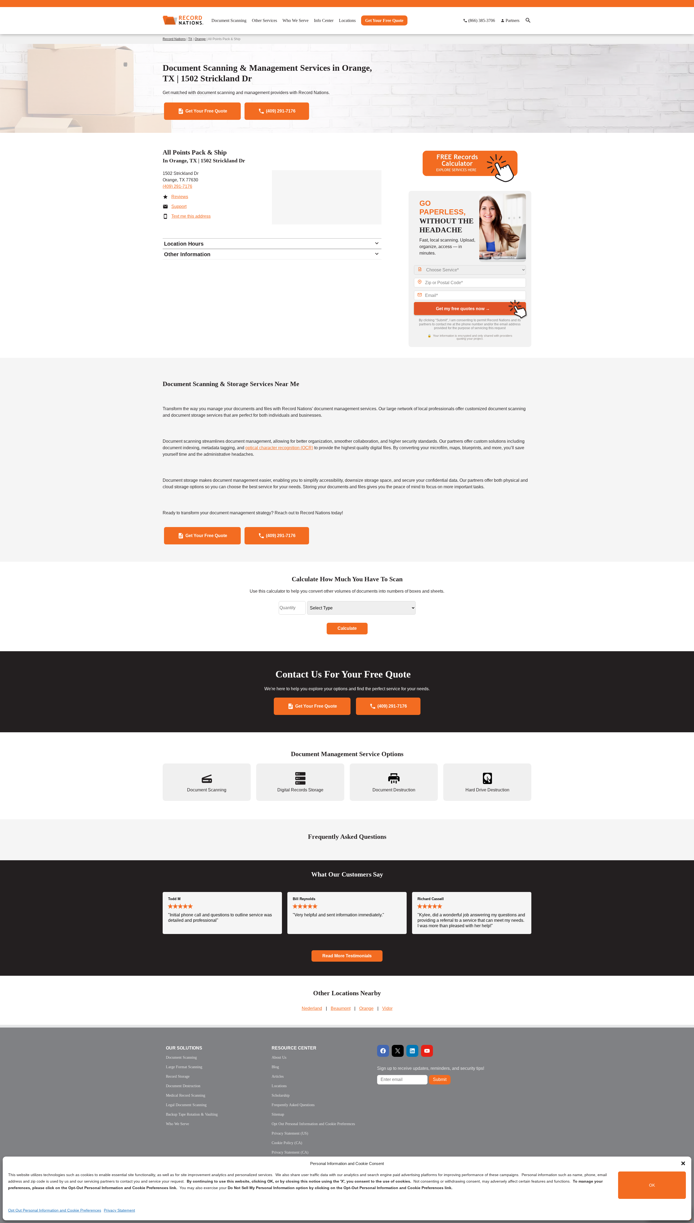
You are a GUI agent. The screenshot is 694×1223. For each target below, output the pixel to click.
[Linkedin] (412, 1051)
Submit (439, 1079)
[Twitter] (398, 1051)
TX (190, 39)
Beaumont (341, 1008)
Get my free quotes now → (463, 308)
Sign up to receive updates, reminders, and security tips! (430, 1068)
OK (652, 1185)
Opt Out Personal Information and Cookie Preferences (54, 1210)
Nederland (312, 1008)
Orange (200, 39)
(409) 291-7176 (177, 186)
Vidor (387, 1008)
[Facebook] (383, 1051)
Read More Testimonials (347, 956)
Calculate (347, 628)
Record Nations (174, 39)
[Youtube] (427, 1051)
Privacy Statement (119, 1210)
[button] (683, 1163)
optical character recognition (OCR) (279, 447)
